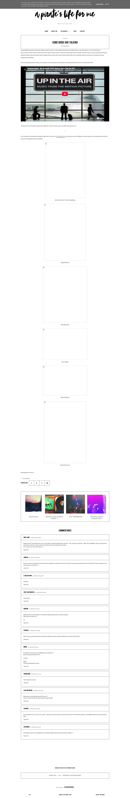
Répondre (26, 550)
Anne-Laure (27, 537)
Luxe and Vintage (28, 690)
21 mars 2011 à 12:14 (36, 674)
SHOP (75, 31)
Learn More (99, 4)
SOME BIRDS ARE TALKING (65, 42)
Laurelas (26, 557)
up (29, 794)
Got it (107, 4)
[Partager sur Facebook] (31, 483)
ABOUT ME (54, 31)
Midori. (25, 647)
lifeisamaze (27, 727)
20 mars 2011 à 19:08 (38, 576)
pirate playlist (65, 46)
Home (46, 31)
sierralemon (27, 674)
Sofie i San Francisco (29, 592)
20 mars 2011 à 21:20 (34, 609)
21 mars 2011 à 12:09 (33, 647)
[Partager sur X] (36, 483)
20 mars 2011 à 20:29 (40, 592)
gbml (103, 794)
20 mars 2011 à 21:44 (35, 631)
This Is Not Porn (60, 136)
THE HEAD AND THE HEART (71, 776)
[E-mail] (47, 483)
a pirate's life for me (64, 794)
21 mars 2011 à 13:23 (38, 691)
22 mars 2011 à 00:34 (34, 709)
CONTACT (82, 31)
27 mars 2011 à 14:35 (36, 727)
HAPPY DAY (53, 776)
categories (64, 31)
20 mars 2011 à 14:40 (35, 538)
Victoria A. (26, 630)
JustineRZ (26, 708)
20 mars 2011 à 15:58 (34, 558)
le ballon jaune (28, 576)
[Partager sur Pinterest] (41, 483)
